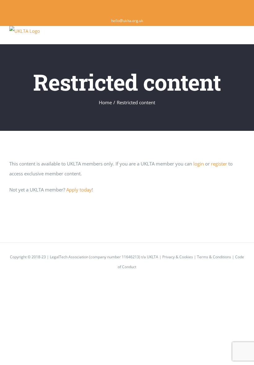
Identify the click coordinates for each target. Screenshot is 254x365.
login (198, 164)
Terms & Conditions (214, 257)
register (219, 164)
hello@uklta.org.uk (127, 20)
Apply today (79, 190)
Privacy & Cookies (177, 257)
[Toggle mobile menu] (242, 35)
